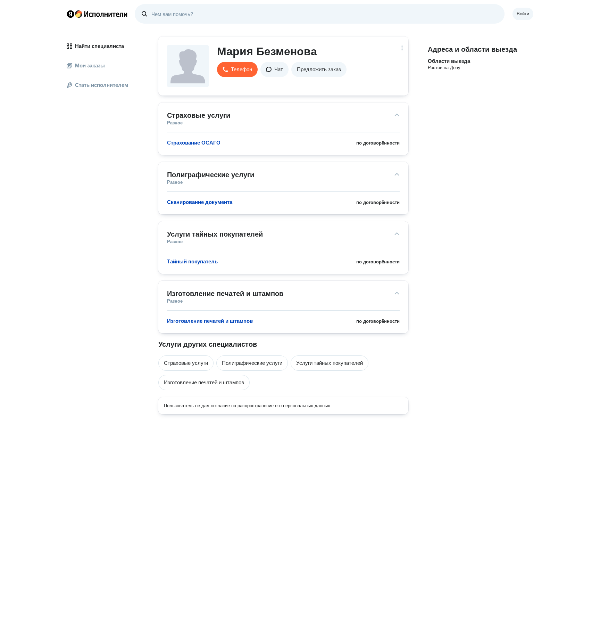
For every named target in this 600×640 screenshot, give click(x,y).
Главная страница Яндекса (70, 14)
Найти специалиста (99, 46)
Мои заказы (90, 65)
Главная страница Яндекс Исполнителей (97, 14)
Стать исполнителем (101, 85)
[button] (237, 69)
